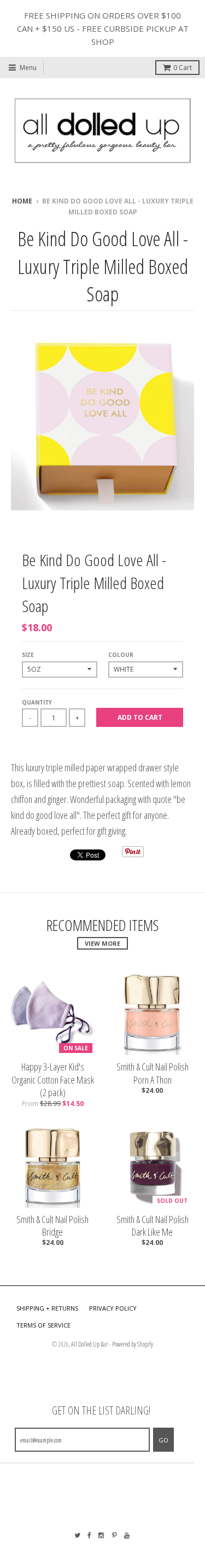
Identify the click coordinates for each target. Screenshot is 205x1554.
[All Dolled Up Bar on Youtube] (127, 1535)
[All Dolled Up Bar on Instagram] (101, 1535)
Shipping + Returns (47, 1308)
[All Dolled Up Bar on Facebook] (89, 1535)
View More (102, 943)
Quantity (37, 702)
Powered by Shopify (132, 1344)
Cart (182, 67)
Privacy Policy (113, 1308)
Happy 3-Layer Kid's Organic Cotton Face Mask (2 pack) (52, 1080)
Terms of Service (43, 1325)
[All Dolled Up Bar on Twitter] (77, 1535)
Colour (120, 655)
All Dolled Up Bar (89, 1344)
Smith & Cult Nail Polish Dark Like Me (152, 1225)
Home (22, 201)
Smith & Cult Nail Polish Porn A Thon (152, 1073)
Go (163, 1440)
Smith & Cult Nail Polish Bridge (52, 1225)
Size (28, 655)
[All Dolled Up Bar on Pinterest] (114, 1535)
